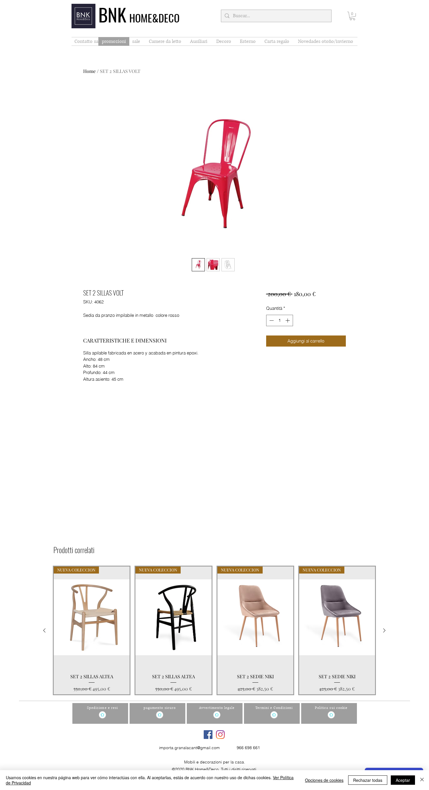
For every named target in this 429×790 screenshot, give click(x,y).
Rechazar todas (367, 780)
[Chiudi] (421, 780)
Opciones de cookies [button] (324, 780)
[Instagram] (220, 734)
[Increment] (288, 320)
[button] (352, 16)
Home (89, 71)
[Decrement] (271, 320)
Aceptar (403, 780)
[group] (214, 630)
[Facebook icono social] (208, 734)
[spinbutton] (279, 320)
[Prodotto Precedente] (44, 630)
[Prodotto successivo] (384, 630)
